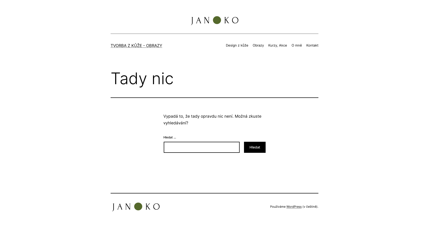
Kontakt (312, 45)
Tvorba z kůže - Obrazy (136, 45)
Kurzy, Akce (277, 45)
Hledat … (169, 137)
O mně (297, 45)
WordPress (294, 206)
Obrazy (258, 45)
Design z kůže (237, 45)
